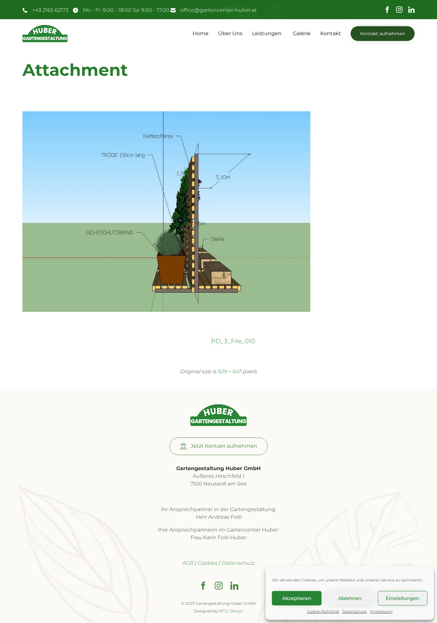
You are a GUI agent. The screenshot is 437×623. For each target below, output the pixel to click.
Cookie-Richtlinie (323, 611)
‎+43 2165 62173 (50, 10)
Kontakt (330, 33)
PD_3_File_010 (218, 341)
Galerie (302, 33)
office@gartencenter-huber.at (218, 10)
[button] (383, 33)
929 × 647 (230, 371)
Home (201, 33)
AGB (188, 563)
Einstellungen (402, 598)
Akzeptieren (296, 598)
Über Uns (230, 33)
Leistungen (267, 33)
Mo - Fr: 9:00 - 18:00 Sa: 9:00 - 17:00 (126, 10)
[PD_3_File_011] (166, 310)
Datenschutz (354, 611)
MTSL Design (231, 611)
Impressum (381, 611)
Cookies (208, 563)
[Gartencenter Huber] (45, 33)
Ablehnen (350, 598)
